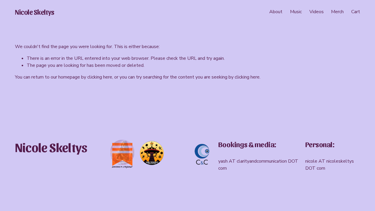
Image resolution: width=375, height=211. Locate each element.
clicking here (99, 77)
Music (296, 11)
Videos (316, 11)
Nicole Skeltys (34, 12)
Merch (337, 11)
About (275, 11)
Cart (355, 11)
